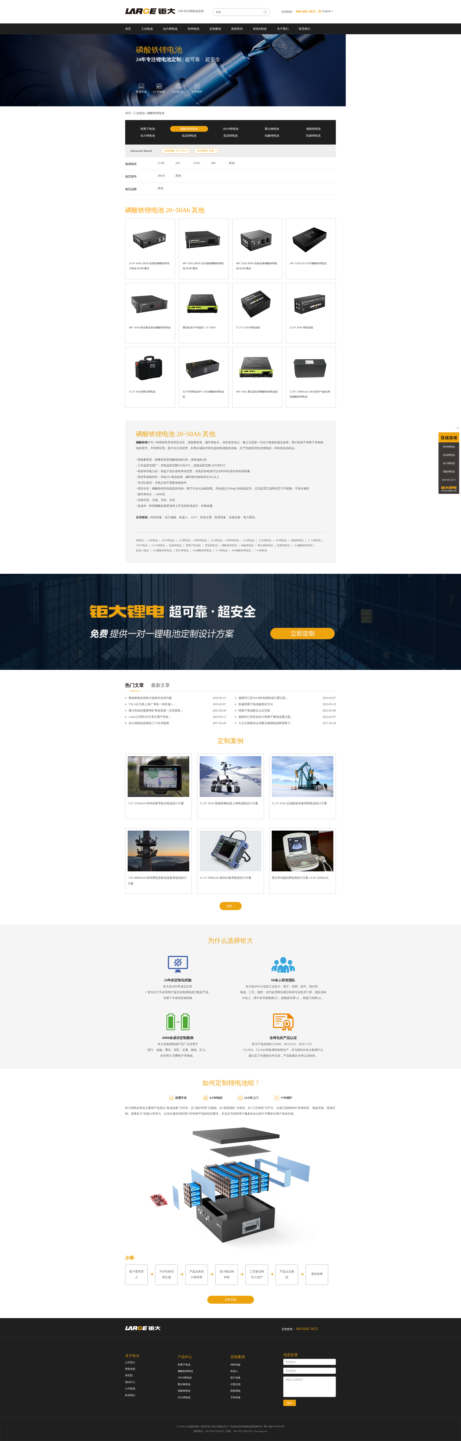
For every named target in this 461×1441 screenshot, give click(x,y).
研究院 (129, 1375)
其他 (232, 163)
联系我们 (304, 28)
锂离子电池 (147, 128)
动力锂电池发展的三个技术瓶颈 (149, 723)
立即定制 (230, 1299)
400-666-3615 (449, 479)
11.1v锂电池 (314, 540)
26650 (161, 175)
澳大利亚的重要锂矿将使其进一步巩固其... (156, 710)
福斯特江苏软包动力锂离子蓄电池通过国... (265, 716)
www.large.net (260, 1431)
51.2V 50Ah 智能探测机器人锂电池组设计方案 (229, 803)
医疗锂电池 (182, 550)
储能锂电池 (313, 128)
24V (177, 163)
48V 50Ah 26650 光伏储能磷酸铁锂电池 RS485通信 (203, 266)
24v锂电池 (216, 540)
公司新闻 (130, 1388)
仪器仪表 (235, 1384)
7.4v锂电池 (261, 550)
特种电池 (193, 28)
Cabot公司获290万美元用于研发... (150, 716)
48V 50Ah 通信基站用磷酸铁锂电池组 (257, 391)
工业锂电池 (265, 540)
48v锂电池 (281, 540)
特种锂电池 (200, 540)
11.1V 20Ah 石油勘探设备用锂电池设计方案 (299, 803)
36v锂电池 (248, 540)
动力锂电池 (170, 28)
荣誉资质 (130, 1369)
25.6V (196, 163)
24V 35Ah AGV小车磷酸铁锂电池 (308, 263)
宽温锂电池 (230, 135)
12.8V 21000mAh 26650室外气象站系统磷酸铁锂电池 (310, 394)
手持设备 (235, 1397)
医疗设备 (235, 1377)
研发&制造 (260, 28)
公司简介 (130, 1362)
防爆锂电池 (313, 135)
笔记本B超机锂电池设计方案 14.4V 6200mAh (300, 877)
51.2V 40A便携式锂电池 (142, 391)
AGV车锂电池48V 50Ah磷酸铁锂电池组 (203, 394)
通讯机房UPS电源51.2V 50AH (199, 327)
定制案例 (215, 28)
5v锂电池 (153, 540)
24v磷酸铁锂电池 (162, 550)
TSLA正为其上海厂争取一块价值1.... (152, 704)
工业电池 (147, 28)
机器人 (234, 1371)
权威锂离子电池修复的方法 (255, 704)
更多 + (231, 906)
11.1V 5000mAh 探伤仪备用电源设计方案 (225, 877)
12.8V (161, 163)
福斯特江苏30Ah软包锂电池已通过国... (262, 697)
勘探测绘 (235, 1390)
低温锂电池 (189, 135)
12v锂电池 (184, 540)
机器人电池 (142, 550)
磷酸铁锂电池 (155, 113)
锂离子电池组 (193, 545)
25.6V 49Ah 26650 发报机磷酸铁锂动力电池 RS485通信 (149, 266)
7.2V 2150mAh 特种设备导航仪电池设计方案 (156, 803)
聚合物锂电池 (265, 545)
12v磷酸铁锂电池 (303, 545)
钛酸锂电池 (272, 135)
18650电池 (141, 545)
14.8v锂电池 (158, 545)
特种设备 (235, 1364)
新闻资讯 (237, 28)
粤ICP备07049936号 (274, 1426)
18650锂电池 (230, 128)
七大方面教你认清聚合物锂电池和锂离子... (265, 723)
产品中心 (185, 1357)
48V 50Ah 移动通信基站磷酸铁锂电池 (150, 327)
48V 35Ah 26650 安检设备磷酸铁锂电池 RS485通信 (256, 266)
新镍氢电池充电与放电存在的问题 (150, 697)
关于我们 (282, 28)
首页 (128, 28)
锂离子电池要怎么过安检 (254, 710)
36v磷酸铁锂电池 (202, 550)
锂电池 (140, 540)
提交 (289, 1403)
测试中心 (130, 1382)
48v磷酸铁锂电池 (241, 550)
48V (213, 163)
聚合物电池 (272, 128)
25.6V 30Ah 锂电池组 (301, 327)
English (327, 11)
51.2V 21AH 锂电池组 (248, 327)
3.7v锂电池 (222, 550)
